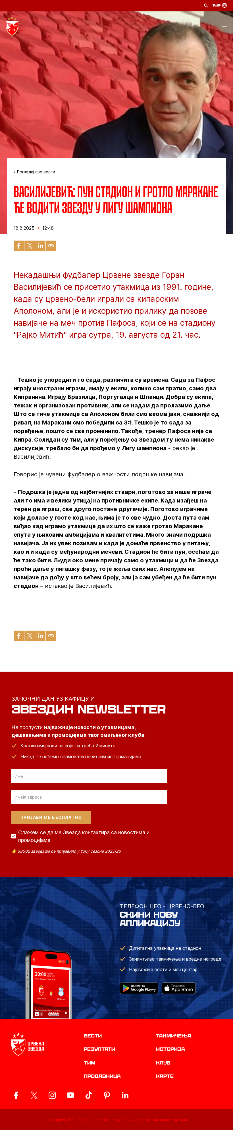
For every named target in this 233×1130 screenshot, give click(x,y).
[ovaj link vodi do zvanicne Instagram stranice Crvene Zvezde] (52, 1095)
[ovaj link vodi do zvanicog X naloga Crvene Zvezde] (34, 1095)
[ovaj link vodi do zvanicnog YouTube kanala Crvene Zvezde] (70, 1095)
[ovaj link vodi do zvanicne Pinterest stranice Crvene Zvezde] (106, 1095)
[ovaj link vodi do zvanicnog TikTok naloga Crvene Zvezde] (88, 1095)
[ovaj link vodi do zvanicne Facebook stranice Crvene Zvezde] (15, 1095)
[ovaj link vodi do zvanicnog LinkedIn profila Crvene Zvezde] (125, 1095)
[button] (224, 26)
